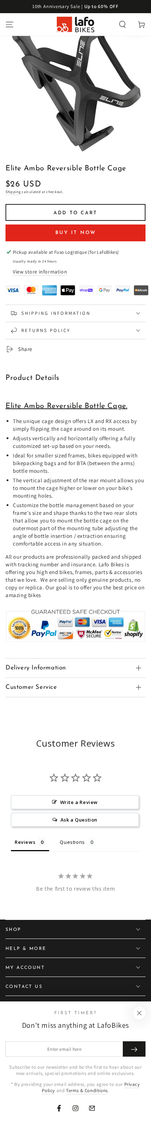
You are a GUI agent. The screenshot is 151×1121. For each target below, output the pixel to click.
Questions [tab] (72, 842)
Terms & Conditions (87, 1090)
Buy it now (75, 232)
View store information (40, 271)
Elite (13, 406)
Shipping (13, 191)
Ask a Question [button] (78, 819)
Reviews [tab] (25, 842)
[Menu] (9, 24)
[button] (122, 24)
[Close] (139, 1013)
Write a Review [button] (79, 802)
